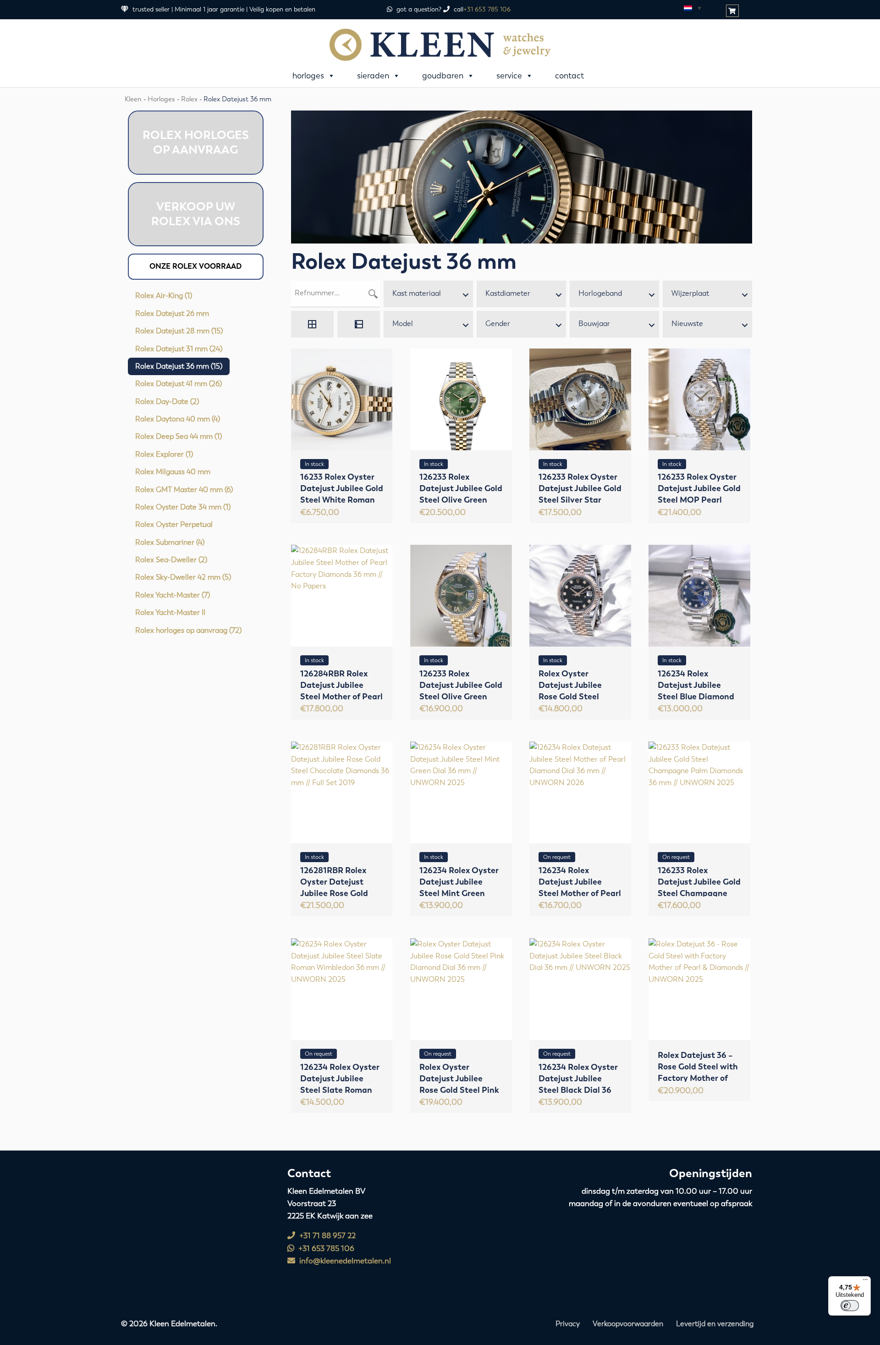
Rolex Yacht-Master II (170, 612)
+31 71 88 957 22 (326, 1235)
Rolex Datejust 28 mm (179, 331)
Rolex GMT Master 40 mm (184, 489)
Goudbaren (442, 76)
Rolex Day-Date (167, 401)
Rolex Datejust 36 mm (178, 366)
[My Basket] (733, 11)
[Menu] (865, 1281)
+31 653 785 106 (487, 9)
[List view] (358, 324)
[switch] (850, 1305)
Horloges (308, 76)
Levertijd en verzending (715, 1323)
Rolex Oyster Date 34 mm (183, 507)
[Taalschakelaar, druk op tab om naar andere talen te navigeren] (692, 7)
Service (509, 76)
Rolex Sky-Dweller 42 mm (183, 577)
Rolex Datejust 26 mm (172, 313)
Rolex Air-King (163, 295)
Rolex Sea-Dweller (171, 559)
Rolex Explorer (164, 454)
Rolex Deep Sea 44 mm (178, 436)
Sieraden (373, 76)
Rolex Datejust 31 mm (178, 348)
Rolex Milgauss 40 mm (172, 471)
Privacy (568, 1323)
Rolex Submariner (169, 542)
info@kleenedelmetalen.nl (344, 1260)
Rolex (189, 99)
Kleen (133, 99)
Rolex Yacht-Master (172, 595)
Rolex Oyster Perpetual (174, 524)
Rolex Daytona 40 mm (177, 419)
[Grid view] (312, 324)
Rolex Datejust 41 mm (178, 383)
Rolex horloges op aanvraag (188, 630)
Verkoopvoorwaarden (628, 1323)
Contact (569, 76)
